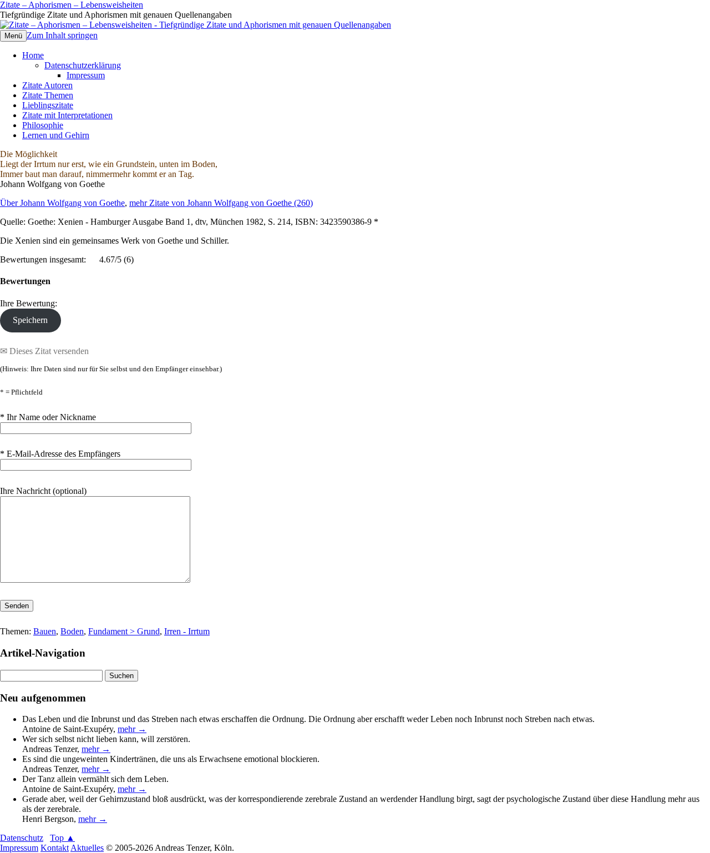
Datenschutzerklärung (82, 65)
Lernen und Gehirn (55, 135)
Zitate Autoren (47, 85)
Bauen (44, 631)
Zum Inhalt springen (62, 35)
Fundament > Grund (124, 631)
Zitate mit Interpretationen (67, 115)
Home (33, 55)
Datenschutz (21, 837)
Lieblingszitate (47, 105)
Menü (13, 36)
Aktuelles (87, 847)
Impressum (86, 75)
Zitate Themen (47, 95)
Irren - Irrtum (187, 631)
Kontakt (54, 847)
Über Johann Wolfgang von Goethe (62, 203)
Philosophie (42, 125)
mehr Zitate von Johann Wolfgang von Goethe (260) (221, 203)
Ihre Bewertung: (31, 303)
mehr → (132, 729)
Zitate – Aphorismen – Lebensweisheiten (71, 4)
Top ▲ (62, 837)
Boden (72, 631)
